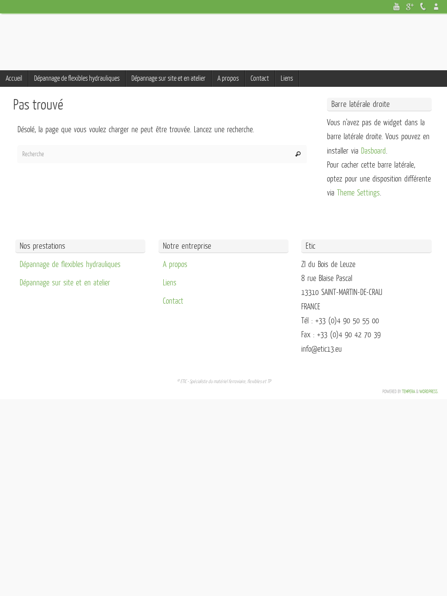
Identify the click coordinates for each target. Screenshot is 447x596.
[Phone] (423, 6)
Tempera (408, 391)
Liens (169, 282)
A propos (175, 264)
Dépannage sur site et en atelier (65, 282)
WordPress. (428, 391)
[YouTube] (396, 6)
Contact (173, 301)
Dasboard (373, 151)
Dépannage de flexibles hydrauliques (70, 264)
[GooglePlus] (409, 6)
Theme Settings (358, 192)
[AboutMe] (436, 6)
